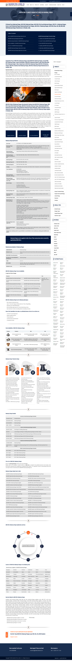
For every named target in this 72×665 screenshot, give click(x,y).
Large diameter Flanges (59, 141)
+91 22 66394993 (43, 1)
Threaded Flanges (58, 107)
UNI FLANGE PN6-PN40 (58, 148)
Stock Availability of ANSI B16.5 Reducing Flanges (16, 43)
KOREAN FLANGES (57, 168)
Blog (63, 4)
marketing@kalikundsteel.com (54, 1)
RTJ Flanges (57, 105)
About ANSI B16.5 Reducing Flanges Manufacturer (17, 36)
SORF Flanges (57, 109)
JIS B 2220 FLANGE (58, 146)
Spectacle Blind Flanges (59, 85)
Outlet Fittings (57, 195)
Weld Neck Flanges (58, 98)
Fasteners (56, 198)
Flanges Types (57, 211)
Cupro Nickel (56, 248)
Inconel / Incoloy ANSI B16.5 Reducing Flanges (47, 41)
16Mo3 (55, 252)
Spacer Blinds (57, 144)
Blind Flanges (57, 83)
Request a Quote (13, 636)
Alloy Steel (56, 228)
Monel (55, 236)
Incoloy (55, 241)
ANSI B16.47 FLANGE (58, 166)
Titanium (55, 245)
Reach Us (59, 4)
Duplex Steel (56, 230)
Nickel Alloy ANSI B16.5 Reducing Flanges (46, 48)
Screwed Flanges (58, 96)
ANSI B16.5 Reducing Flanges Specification (15, 38)
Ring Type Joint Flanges (59, 132)
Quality (46, 4)
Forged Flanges (57, 78)
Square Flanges (57, 117)
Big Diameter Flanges (58, 139)
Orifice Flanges (57, 81)
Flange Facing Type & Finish (59, 100)
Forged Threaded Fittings (59, 191)
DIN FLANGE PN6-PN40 (58, 155)
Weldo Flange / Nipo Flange (59, 135)
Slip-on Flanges (57, 74)
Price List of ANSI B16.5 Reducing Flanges (15, 45)
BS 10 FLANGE (57, 150)
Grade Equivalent (52, 4)
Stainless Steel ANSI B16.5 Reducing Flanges (47, 38)
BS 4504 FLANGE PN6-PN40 (59, 174)
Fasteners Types (58, 215)
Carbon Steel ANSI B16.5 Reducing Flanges (47, 50)
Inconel (55, 239)
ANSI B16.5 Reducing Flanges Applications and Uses (17, 50)
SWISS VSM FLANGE (58, 181)
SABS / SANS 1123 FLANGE (59, 172)
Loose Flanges (57, 103)
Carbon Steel (56, 225)
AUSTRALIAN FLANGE (58, 170)
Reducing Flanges (58, 94)
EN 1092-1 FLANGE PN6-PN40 (59, 163)
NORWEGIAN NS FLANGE (58, 186)
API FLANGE (56, 152)
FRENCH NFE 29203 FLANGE (59, 188)
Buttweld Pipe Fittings (58, 70)
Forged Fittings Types (58, 213)
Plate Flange (57, 137)
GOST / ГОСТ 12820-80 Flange (60, 177)
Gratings (56, 200)
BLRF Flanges (57, 126)
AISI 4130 (55, 254)
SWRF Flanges (57, 111)
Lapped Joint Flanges (58, 92)
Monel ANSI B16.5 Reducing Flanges (45, 43)
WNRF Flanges (57, 124)
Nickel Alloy (56, 234)
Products (37, 4)
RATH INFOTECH (63, 658)
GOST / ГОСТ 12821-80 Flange (59, 179)
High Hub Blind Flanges (58, 87)
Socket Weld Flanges (58, 76)
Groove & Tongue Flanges (59, 119)
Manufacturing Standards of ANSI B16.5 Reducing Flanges (18, 41)
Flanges (56, 72)
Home (28, 4)
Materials (42, 4)
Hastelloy (55, 243)
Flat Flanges (57, 89)
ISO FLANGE (56, 159)
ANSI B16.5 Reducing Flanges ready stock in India (16, 48)
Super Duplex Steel (57, 232)
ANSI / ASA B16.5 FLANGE (59, 157)
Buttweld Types (57, 208)
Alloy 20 (55, 250)
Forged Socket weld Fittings (60, 193)
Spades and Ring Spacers (59, 130)
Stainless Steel (56, 223)
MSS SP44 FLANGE (58, 161)
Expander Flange (57, 128)
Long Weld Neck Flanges (59, 121)
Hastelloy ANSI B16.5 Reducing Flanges (46, 45)
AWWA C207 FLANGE (58, 183)
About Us (32, 4)
